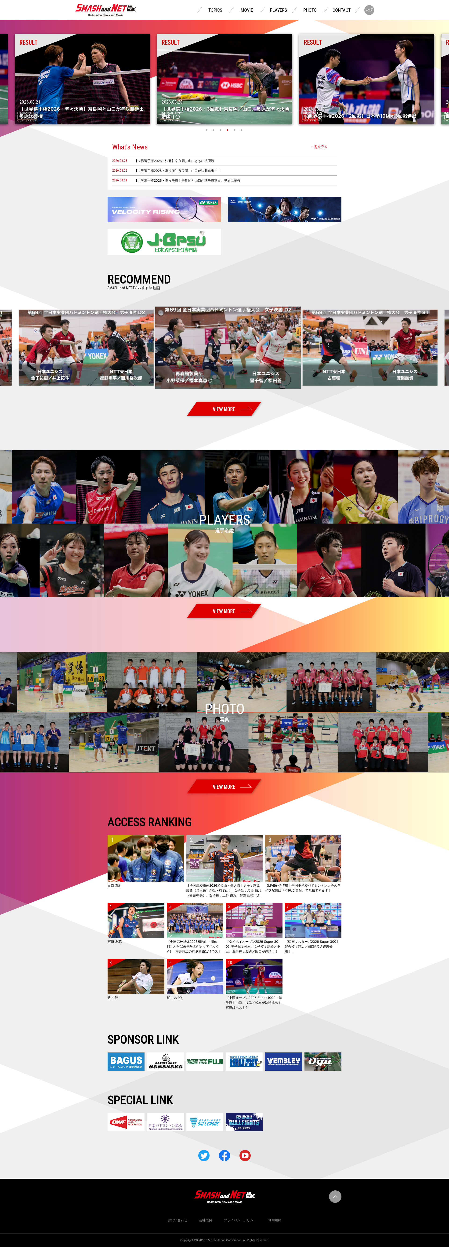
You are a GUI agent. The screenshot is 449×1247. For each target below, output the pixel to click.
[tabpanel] (224, 79)
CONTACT (342, 10)
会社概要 (205, 1220)
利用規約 (274, 1220)
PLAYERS (278, 10)
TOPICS (215, 10)
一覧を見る (319, 147)
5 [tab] (235, 130)
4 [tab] (228, 130)
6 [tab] (242, 130)
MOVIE (247, 10)
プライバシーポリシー (240, 1220)
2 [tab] (214, 130)
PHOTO (310, 10)
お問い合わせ (177, 1220)
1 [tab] (207, 130)
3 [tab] (221, 130)
